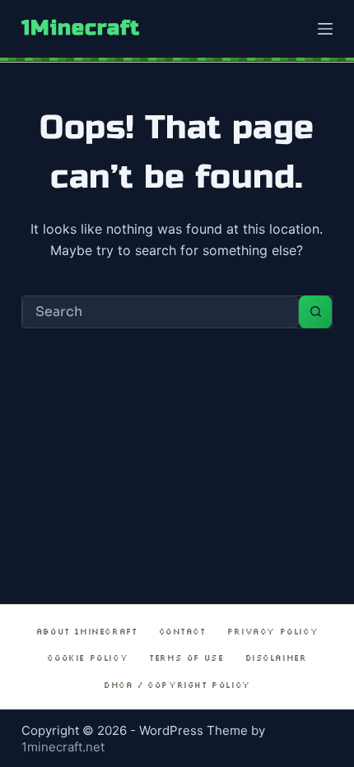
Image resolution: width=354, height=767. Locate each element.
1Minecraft (80, 28)
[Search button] (315, 311)
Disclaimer (276, 658)
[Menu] (325, 28)
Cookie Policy (87, 658)
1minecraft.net (63, 747)
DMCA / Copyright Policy (177, 685)
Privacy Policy (272, 631)
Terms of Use (186, 658)
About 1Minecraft (86, 631)
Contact (182, 631)
